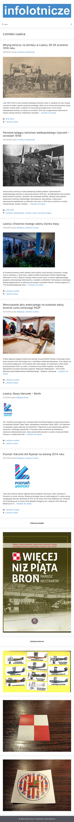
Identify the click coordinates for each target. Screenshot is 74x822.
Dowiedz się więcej (48, 113)
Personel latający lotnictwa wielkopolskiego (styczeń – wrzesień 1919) (36, 134)
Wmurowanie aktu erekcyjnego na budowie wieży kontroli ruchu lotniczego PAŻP (33, 306)
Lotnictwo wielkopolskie (14, 213)
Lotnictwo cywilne (12, 291)
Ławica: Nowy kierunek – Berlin (22, 393)
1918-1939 (9, 119)
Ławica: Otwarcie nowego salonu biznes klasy (31, 223)
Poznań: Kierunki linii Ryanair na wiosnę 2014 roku (33, 454)
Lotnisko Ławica (11, 122)
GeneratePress (50, 819)
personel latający (44, 213)
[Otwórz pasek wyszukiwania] (71, 24)
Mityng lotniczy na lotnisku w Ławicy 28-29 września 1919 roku (35, 46)
